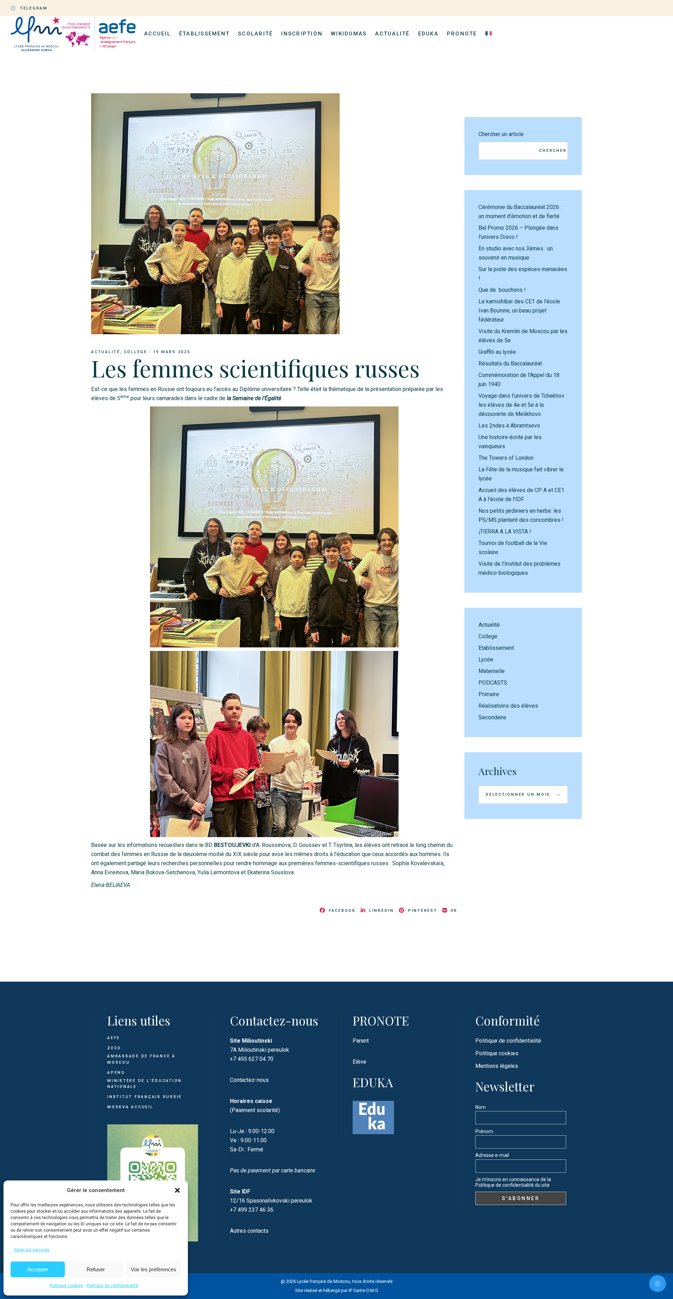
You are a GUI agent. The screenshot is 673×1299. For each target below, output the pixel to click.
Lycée (485, 659)
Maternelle (491, 671)
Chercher (552, 150)
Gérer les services (31, 1249)
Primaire (488, 694)
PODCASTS (492, 682)
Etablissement (496, 648)
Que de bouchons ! (502, 290)
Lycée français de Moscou (323, 1281)
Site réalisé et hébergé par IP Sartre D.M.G (336, 1290)
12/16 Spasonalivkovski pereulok (271, 1200)
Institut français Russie (144, 1097)
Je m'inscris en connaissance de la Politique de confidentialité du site (513, 1182)
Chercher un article (501, 134)
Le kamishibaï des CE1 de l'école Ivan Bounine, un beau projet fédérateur (519, 310)
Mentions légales (496, 1066)
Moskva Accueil (131, 1107)
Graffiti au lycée (497, 352)
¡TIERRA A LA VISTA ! (504, 531)
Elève (359, 1061)
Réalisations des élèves (508, 705)
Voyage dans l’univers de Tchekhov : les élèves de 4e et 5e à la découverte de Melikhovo (522, 404)
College (135, 352)
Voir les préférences (153, 1269)
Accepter (37, 1269)
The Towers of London (505, 458)
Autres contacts (249, 1230)
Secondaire (492, 717)
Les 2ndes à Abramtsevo (509, 425)
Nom (480, 1107)
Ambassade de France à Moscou (141, 1059)
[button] (177, 1190)
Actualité (105, 352)
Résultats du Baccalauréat (510, 363)
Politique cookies (66, 1285)
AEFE (113, 1038)
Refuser (96, 1269)
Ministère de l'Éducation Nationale (144, 1083)
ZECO (114, 1048)
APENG (116, 1072)
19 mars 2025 (171, 352)
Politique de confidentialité (112, 1285)
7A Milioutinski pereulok (259, 1049)
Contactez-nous (249, 1080)
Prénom (484, 1131)
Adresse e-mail (492, 1155)
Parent (361, 1040)
